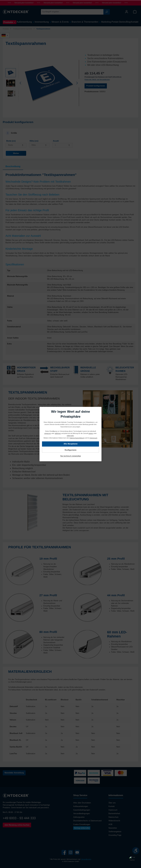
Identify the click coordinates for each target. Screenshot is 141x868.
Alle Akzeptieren (71, 444)
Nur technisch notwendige (70, 456)
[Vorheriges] (21, 83)
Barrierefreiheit (114, 814)
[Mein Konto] (126, 12)
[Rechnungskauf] (94, 780)
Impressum (113, 810)
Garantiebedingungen (81, 810)
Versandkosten (86, 859)
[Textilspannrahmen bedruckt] (49, 83)
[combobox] (72, 12)
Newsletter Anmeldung (14, 773)
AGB (110, 824)
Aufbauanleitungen (80, 806)
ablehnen (58, 433)
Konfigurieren (70, 450)
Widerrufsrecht (114, 821)
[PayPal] (80, 773)
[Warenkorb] (134, 12)
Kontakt (112, 806)
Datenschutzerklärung (77, 438)
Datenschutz (114, 817)
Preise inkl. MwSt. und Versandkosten (97, 79)
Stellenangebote (115, 832)
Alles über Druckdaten (82, 803)
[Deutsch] (6, 35)
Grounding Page (115, 835)
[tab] (13, 166)
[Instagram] (70, 852)
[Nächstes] (77, 83)
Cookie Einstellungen (81, 824)
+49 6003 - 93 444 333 (19, 818)
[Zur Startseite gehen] (16, 12)
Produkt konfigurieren (95, 86)
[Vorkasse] (80, 780)
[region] (42, 83)
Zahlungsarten (79, 817)
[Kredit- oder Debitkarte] (114, 773)
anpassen (47, 433)
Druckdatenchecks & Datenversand (87, 821)
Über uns (112, 803)
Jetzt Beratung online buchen (16, 825)
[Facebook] (64, 852)
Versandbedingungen (81, 814)
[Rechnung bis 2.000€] (94, 773)
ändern (91, 433)
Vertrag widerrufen (82, 828)
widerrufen (70, 435)
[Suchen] (106, 12)
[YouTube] (77, 852)
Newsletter (113, 828)
